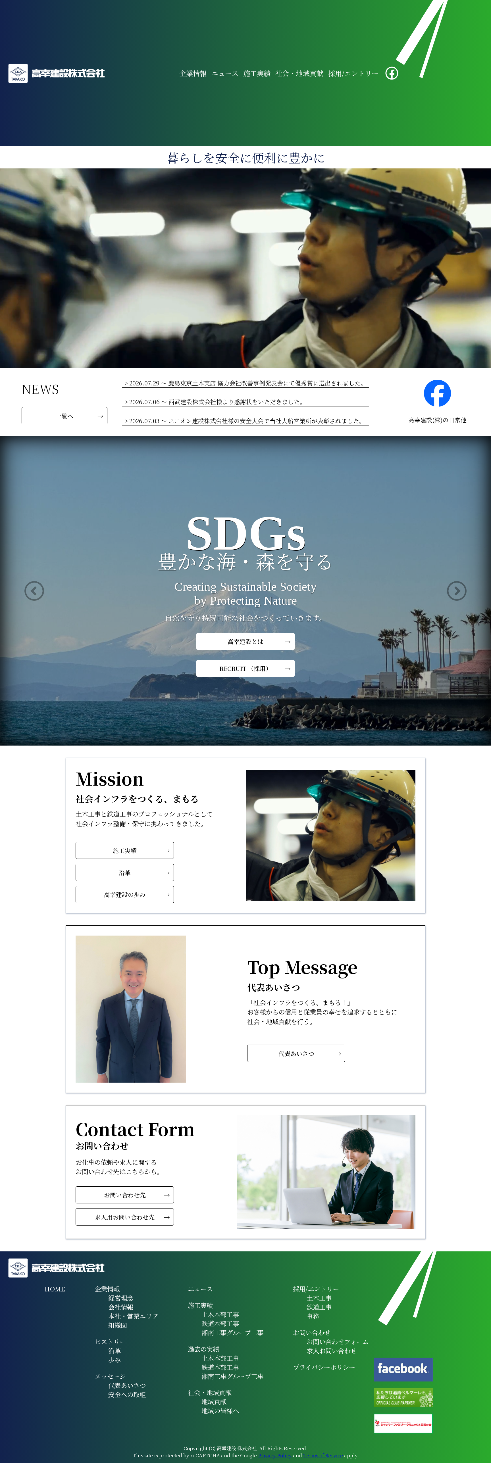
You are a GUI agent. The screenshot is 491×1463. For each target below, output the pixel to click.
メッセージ (110, 1376)
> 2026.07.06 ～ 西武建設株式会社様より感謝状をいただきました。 (215, 401)
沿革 (125, 872)
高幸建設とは (245, 639)
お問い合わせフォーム (338, 1341)
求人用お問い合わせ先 (125, 1217)
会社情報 (120, 1306)
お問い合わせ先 (125, 1195)
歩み (114, 1359)
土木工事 (319, 1297)
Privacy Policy (275, 1455)
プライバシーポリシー (324, 1367)
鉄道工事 (319, 1306)
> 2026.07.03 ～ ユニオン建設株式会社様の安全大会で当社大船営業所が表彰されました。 (244, 420)
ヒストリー (110, 1341)
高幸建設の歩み (125, 894)
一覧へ (64, 416)
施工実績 (257, 73)
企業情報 (193, 73)
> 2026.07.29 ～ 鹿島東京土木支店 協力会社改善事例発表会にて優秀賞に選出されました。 (245, 383)
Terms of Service (323, 1455)
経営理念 (120, 1297)
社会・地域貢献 (299, 73)
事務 (313, 1315)
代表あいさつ (296, 1053)
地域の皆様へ (220, 1410)
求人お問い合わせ (332, 1350)
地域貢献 (213, 1401)
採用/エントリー (353, 73)
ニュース (224, 73)
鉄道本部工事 (220, 1323)
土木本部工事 (220, 1314)
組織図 (117, 1325)
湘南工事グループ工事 (232, 1332)
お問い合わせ (311, 1332)
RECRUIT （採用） (245, 666)
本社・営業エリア (133, 1315)
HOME (55, 1288)
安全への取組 (127, 1394)
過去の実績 (203, 1348)
